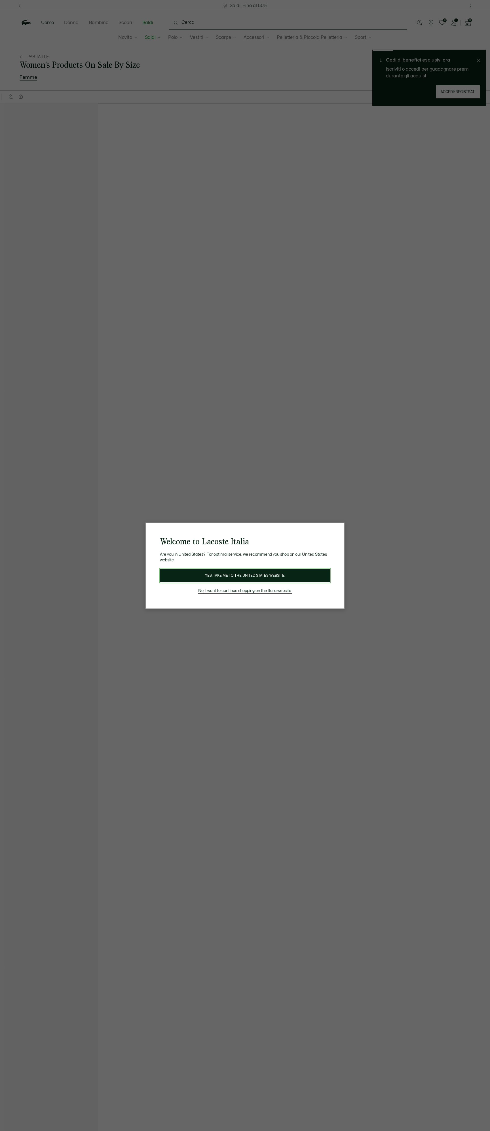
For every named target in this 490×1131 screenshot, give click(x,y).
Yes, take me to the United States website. (245, 575)
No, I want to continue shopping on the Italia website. (245, 591)
